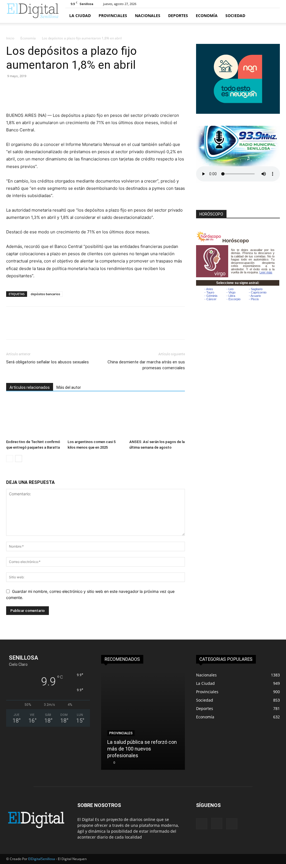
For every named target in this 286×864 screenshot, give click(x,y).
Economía (207, 15)
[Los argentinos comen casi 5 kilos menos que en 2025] (95, 418)
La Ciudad (80, 15)
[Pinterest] (37, 88)
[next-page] (18, 458)
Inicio (10, 38)
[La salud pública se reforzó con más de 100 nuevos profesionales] (143, 720)
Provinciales (113, 15)
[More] (63, 88)
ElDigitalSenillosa (41, 858)
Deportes (178, 15)
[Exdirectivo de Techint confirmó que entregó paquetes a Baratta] (34, 418)
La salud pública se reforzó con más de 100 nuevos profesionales (142, 748)
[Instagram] (216, 823)
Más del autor (68, 387)
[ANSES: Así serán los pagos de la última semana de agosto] (157, 418)
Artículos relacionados (29, 387)
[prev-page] (9, 458)
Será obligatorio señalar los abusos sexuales (47, 361)
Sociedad (235, 15)
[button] (273, 15)
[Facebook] (11, 88)
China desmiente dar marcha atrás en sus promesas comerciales (146, 364)
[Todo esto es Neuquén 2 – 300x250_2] (238, 112)
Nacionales (147, 15)
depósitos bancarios (45, 294)
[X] (24, 88)
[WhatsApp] (50, 88)
